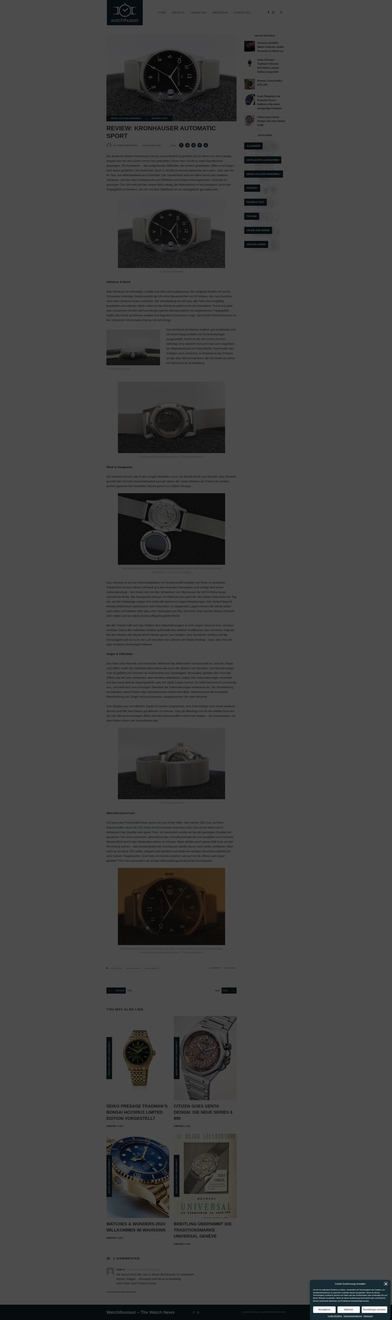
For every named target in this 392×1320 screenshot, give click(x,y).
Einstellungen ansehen (374, 1309)
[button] (385, 1283)
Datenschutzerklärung (353, 1316)
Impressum (368, 1316)
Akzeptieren (324, 1309)
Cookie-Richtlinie (335, 1316)
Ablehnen (348, 1309)
